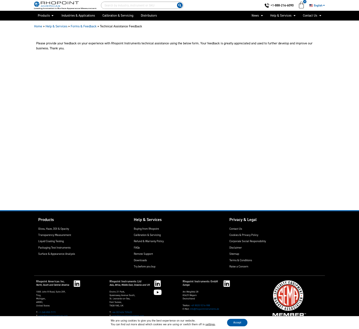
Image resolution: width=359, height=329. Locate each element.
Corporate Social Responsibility (247, 241)
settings (210, 324)
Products (46, 219)
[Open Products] (52, 16)
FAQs (137, 247)
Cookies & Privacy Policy (243, 235)
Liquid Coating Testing (51, 241)
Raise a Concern (238, 266)
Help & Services (280, 15)
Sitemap (234, 254)
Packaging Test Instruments (54, 247)
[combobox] (138, 5)
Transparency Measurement (54, 235)
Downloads (140, 260)
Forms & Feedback (84, 26)
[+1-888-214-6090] (267, 5)
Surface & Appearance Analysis (56, 254)
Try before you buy (144, 266)
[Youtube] (157, 292)
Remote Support (143, 254)
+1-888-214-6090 (282, 5)
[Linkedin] (77, 283)
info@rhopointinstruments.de (204, 309)
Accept (237, 322)
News (255, 15)
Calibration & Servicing (147, 235)
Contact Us (310, 15)
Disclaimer (235, 247)
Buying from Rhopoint (146, 229)
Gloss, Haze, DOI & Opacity (53, 229)
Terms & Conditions (240, 260)
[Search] (179, 5)
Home (38, 26)
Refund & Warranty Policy (149, 241)
